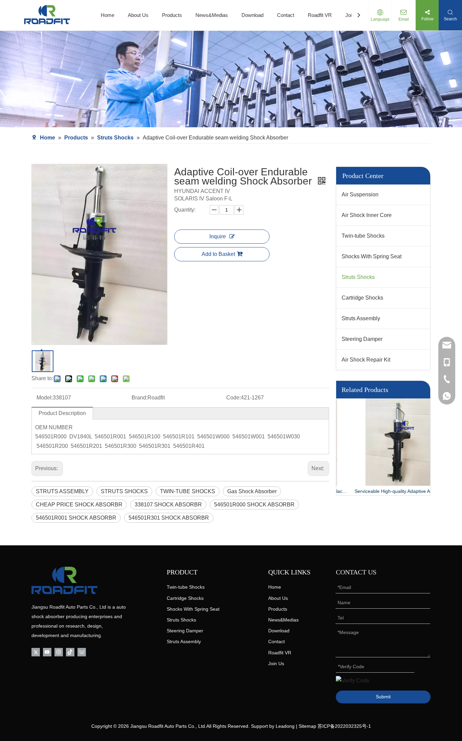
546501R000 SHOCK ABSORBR (254, 504)
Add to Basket (218, 254)
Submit (383, 696)
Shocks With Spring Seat (371, 256)
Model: (45, 397)
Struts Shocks (358, 277)
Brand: (139, 397)
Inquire (217, 236)
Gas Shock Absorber (252, 491)
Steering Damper (362, 339)
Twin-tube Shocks (363, 236)
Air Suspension (360, 194)
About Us (138, 15)
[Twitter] (35, 651)
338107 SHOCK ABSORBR (168, 504)
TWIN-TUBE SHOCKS (187, 491)
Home (107, 15)
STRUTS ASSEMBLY (62, 491)
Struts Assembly (361, 318)
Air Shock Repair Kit (366, 360)
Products (172, 15)
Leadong (285, 726)
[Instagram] (58, 651)
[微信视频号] (81, 651)
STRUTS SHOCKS (124, 491)
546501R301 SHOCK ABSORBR (169, 518)
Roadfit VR (320, 15)
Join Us (276, 663)
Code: (233, 397)
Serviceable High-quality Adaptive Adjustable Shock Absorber (383, 491)
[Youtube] (47, 651)
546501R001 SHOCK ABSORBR (76, 518)
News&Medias (211, 15)
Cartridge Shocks (362, 298)
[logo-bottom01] (64, 580)
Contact (285, 15)
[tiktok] (70, 651)
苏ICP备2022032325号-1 (344, 726)
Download (252, 15)
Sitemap (307, 726)
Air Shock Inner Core (367, 215)
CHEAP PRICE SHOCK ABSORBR (79, 504)
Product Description (62, 413)
